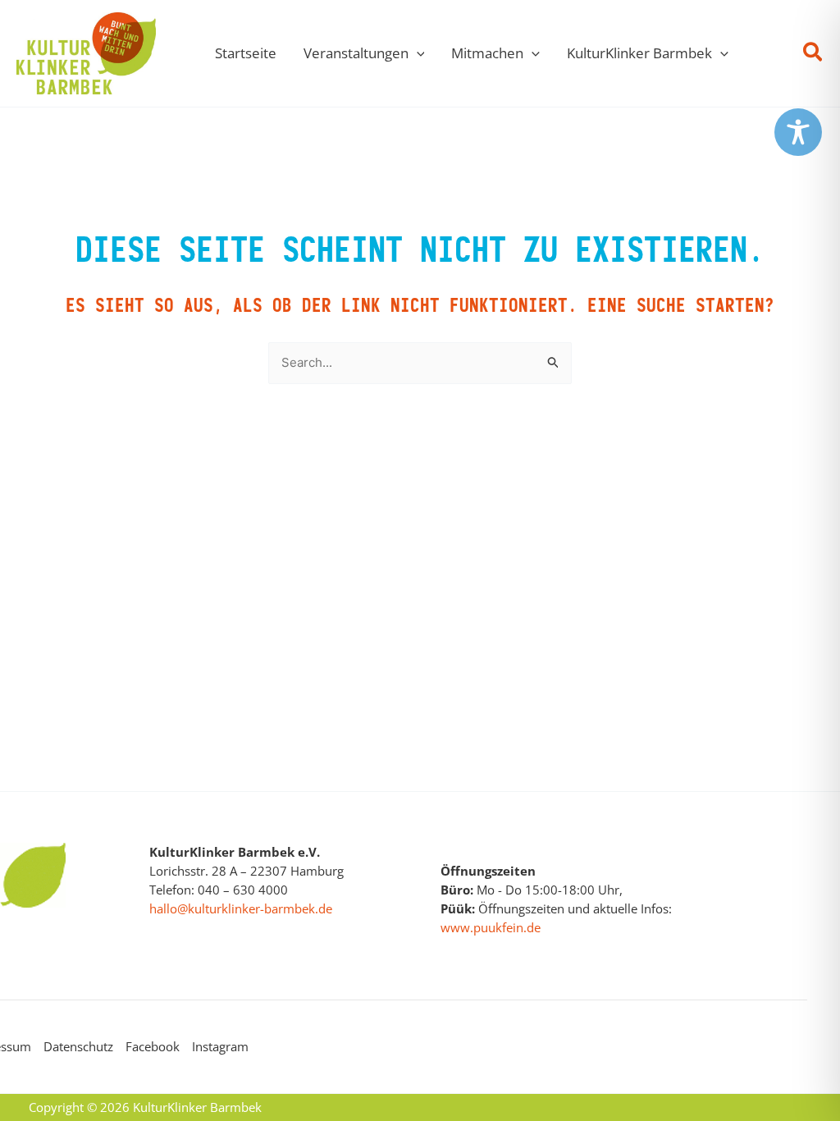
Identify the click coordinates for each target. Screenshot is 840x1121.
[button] (417, 53)
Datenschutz (78, 1046)
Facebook (153, 1046)
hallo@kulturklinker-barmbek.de (240, 908)
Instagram (220, 1046)
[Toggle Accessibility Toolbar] (798, 132)
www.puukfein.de (491, 927)
